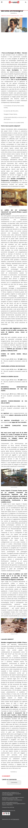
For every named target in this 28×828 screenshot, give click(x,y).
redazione (3, 15)
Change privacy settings (8, 807)
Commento (5, 784)
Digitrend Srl (16, 819)
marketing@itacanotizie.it (19, 803)
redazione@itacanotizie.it (11, 802)
